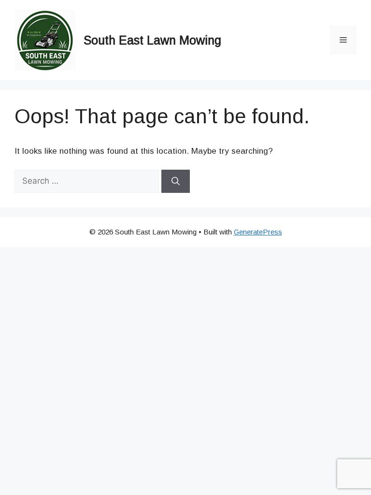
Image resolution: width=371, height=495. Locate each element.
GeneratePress (258, 232)
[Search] (175, 181)
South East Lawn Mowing (152, 40)
